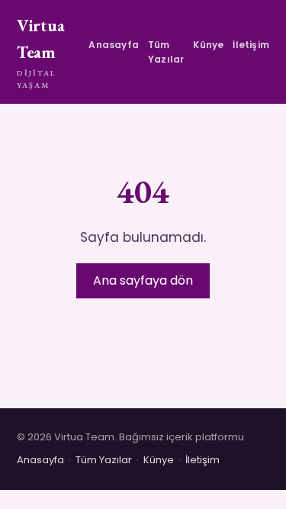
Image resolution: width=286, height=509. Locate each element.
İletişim (251, 44)
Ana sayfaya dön (143, 280)
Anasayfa (113, 44)
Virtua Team (40, 52)
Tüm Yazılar (166, 52)
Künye (208, 44)
